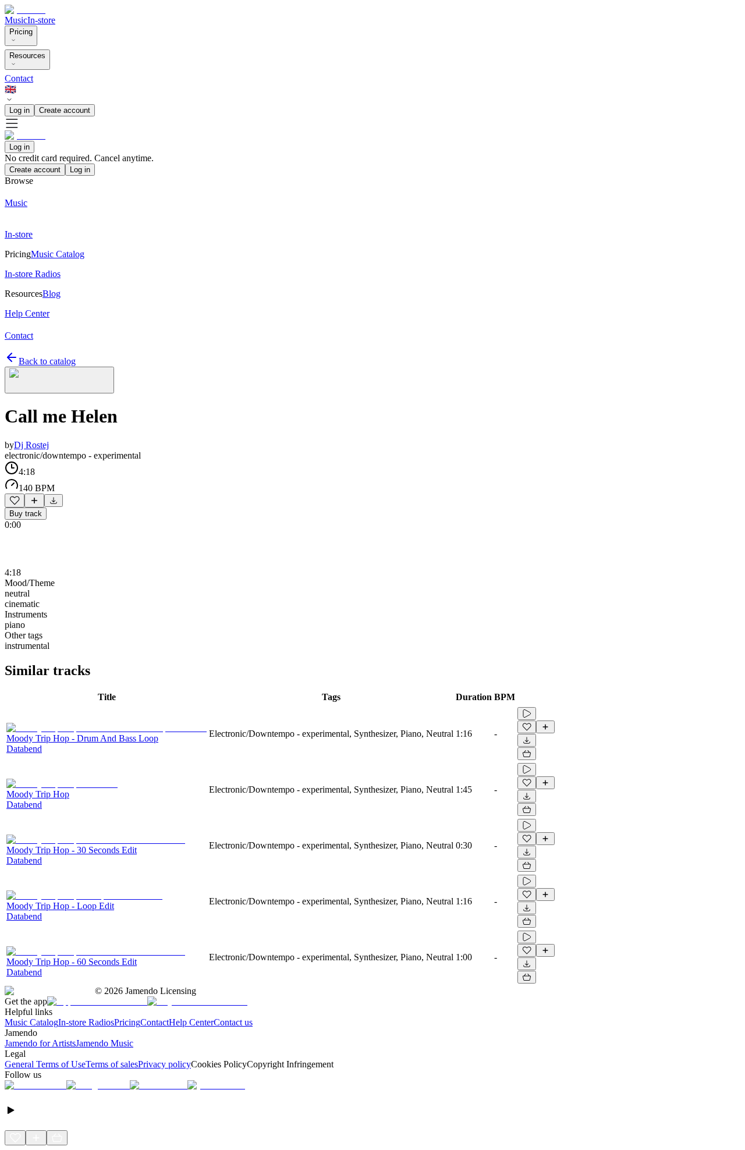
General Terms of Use (45, 1064)
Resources (27, 55)
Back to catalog (47, 361)
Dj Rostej (31, 445)
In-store (41, 20)
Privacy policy (164, 1064)
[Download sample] (53, 500)
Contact (19, 78)
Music (16, 20)
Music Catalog (31, 1022)
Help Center (191, 1022)
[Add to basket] (526, 753)
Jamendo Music (104, 1043)
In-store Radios (86, 1022)
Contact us (233, 1022)
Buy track (25, 513)
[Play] (59, 380)
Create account (64, 110)
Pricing (21, 31)
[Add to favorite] (14, 500)
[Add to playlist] (34, 500)
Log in (19, 110)
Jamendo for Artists (40, 1043)
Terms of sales (112, 1064)
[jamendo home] (25, 10)
